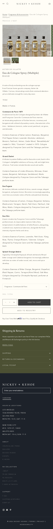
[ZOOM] (49, 53)
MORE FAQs (7, 345)
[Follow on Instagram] (3, 509)
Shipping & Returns (11, 499)
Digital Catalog (9, 481)
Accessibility (26, 524)
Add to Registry (26, 310)
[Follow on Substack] (7, 509)
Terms (32, 521)
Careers (6, 459)
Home (4, 14)
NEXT (15, 21)
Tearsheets (7, 478)
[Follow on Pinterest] (10, 509)
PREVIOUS (6, 21)
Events (5, 456)
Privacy (40, 521)
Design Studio (9, 453)
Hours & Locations (11, 446)
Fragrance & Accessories (18, 14)
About (5, 471)
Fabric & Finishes (10, 484)
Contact (6, 503)
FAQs (4, 496)
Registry (6, 449)
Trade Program (9, 474)
